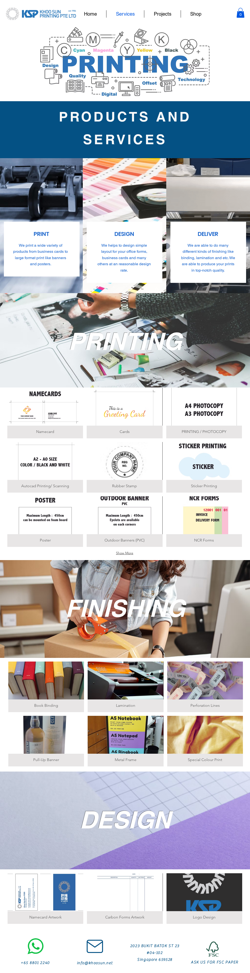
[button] (240, 13)
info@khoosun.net (95, 963)
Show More (124, 553)
